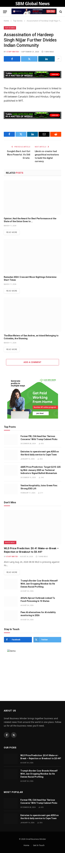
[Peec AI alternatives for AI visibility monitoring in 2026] (11, 615)
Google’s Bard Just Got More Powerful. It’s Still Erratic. (18, 154)
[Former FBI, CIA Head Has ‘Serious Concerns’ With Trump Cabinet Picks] (11, 439)
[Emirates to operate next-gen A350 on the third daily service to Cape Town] (11, 455)
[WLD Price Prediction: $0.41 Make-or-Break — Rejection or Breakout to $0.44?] (32, 527)
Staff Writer (12, 52)
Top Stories (10, 28)
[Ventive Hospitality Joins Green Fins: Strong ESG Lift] (11, 489)
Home (26, 845)
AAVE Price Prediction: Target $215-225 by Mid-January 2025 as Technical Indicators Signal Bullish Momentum (41, 470)
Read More (11, 232)
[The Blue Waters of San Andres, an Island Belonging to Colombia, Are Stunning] (32, 314)
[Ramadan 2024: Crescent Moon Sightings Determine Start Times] (32, 256)
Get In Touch (38, 845)
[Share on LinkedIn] (46, 59)
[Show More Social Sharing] (58, 59)
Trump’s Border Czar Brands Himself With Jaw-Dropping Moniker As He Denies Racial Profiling (39, 583)
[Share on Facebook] (12, 59)
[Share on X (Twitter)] (29, 59)
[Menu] (5, 11)
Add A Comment (32, 362)
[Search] (60, 11)
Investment (10, 542)
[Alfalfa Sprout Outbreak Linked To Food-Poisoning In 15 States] (11, 601)
